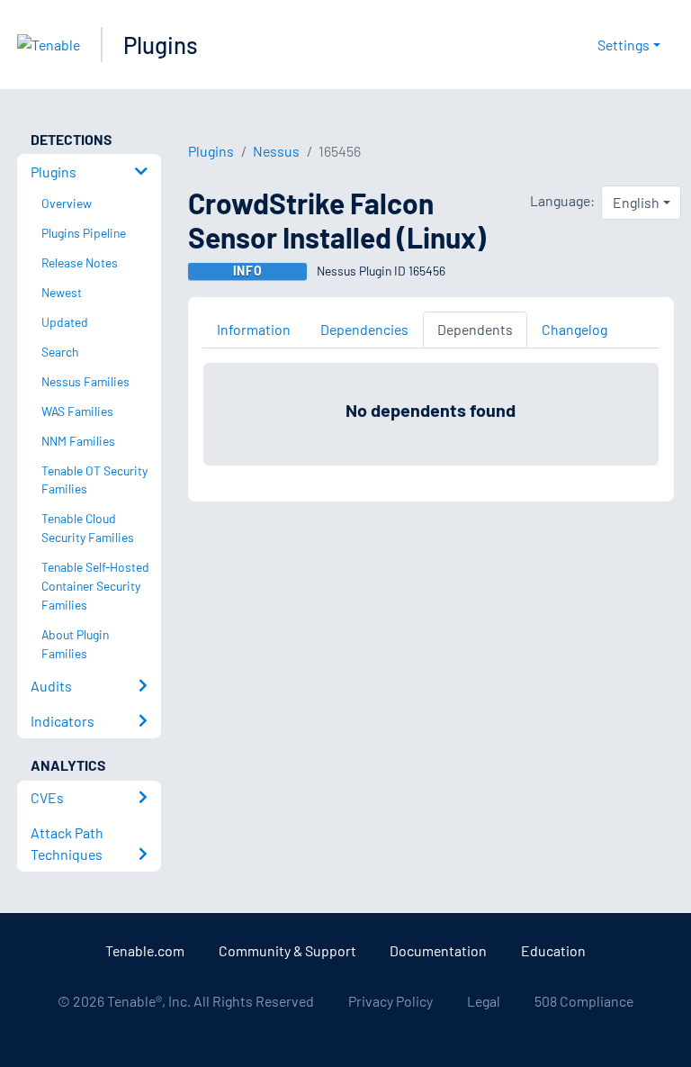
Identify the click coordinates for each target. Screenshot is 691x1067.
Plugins (160, 45)
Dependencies (364, 329)
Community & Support (287, 950)
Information (254, 329)
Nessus (276, 150)
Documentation (438, 950)
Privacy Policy (390, 1000)
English (636, 202)
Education (553, 950)
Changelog (574, 329)
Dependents (475, 329)
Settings (623, 44)
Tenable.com (144, 950)
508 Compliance (583, 1000)
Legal (483, 1000)
